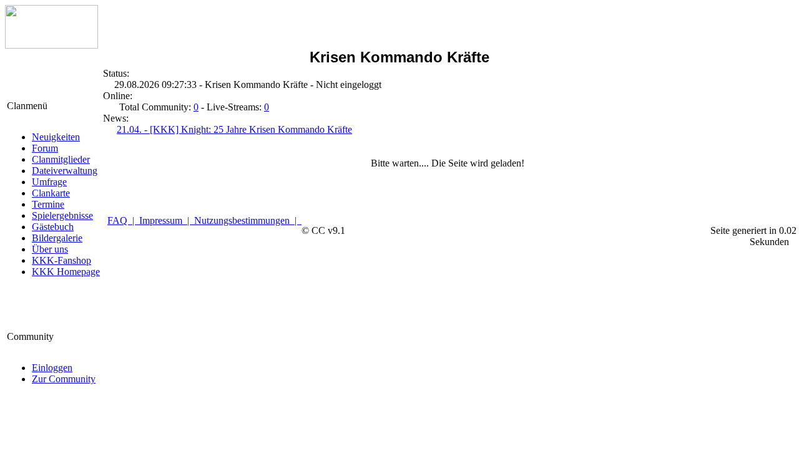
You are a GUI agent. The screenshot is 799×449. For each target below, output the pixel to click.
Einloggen (52, 367)
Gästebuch (53, 226)
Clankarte (51, 193)
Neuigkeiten (56, 137)
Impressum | (166, 220)
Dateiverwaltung (64, 170)
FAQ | (123, 220)
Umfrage (49, 181)
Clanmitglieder (61, 159)
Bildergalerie (57, 238)
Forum (45, 148)
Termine (48, 204)
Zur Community (64, 379)
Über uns (50, 249)
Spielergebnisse (62, 215)
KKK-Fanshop (61, 260)
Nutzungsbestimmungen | (247, 220)
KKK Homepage (66, 271)
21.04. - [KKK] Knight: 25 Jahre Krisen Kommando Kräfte (234, 129)
